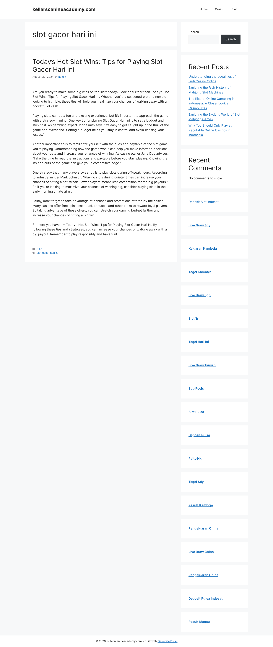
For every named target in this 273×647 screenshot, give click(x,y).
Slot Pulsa (196, 412)
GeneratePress (168, 641)
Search (193, 32)
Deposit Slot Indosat (203, 202)
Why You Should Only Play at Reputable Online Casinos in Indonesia (210, 130)
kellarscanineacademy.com (63, 9)
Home (204, 9)
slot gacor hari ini (47, 252)
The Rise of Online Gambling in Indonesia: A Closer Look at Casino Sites (211, 103)
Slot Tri (193, 318)
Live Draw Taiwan (202, 365)
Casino (219, 9)
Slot (234, 9)
